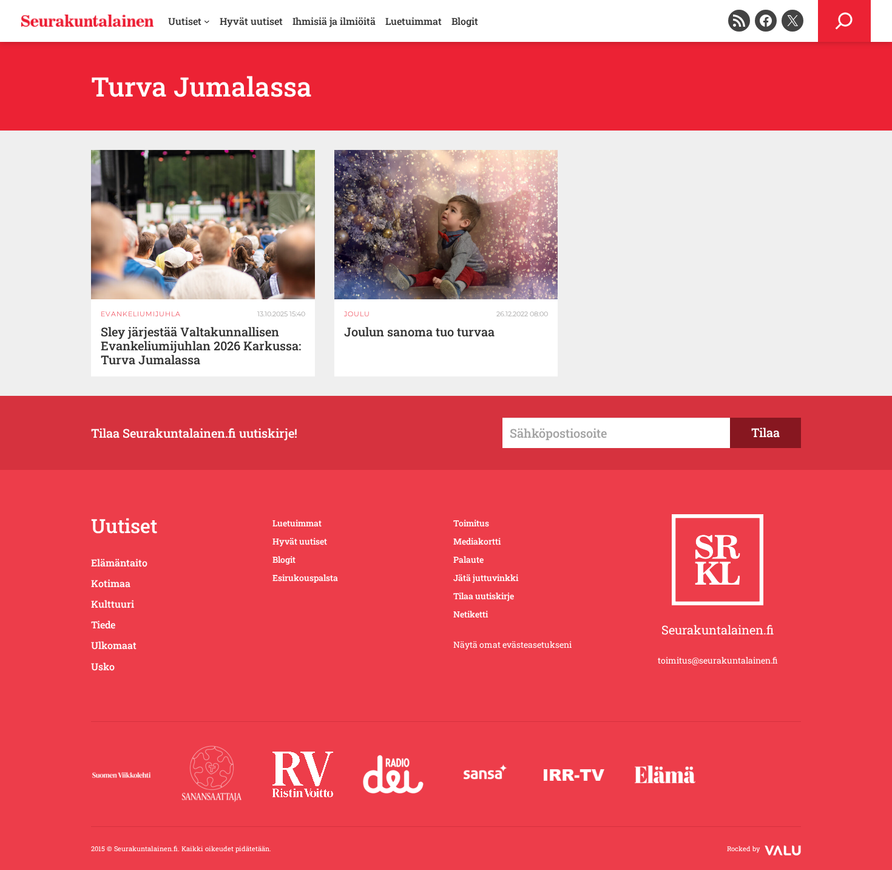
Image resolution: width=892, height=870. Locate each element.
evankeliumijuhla (141, 314)
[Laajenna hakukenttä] (844, 21)
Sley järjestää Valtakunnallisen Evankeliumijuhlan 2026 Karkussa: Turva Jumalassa (201, 346)
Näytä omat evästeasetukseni (512, 644)
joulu (357, 314)
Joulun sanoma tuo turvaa (419, 332)
